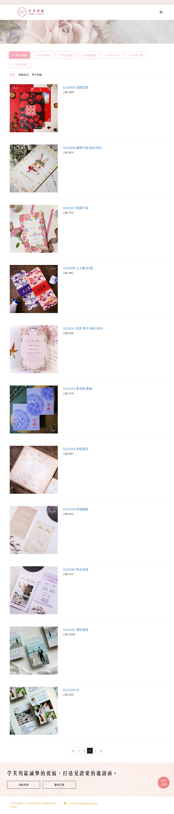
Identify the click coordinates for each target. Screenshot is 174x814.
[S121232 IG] (34, 711)
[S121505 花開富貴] (34, 108)
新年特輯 (21, 64)
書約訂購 (59, 784)
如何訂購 (163, 782)
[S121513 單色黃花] (34, 470)
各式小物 (137, 55)
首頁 (12, 74)
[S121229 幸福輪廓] (34, 530)
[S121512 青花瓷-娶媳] (34, 409)
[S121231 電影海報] (34, 651)
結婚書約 (90, 55)
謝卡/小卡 (114, 55)
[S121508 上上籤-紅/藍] (34, 289)
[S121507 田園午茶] (34, 229)
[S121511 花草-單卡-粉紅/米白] (34, 349)
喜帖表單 (24, 784)
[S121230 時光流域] (34, 590)
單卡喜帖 (21, 55)
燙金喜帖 (67, 55)
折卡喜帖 (44, 55)
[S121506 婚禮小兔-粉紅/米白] (34, 168)
